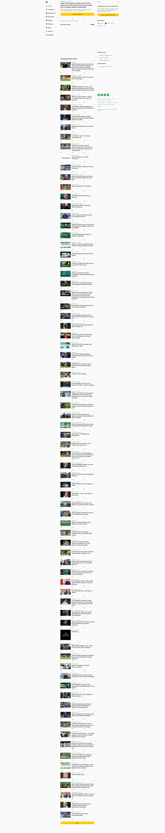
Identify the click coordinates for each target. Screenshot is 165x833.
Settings (112, 104)
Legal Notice (99, 104)
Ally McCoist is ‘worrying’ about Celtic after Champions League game (81, 365)
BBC (72, 252)
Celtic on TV (74, 95)
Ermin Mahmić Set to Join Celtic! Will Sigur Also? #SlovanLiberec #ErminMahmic (82, 613)
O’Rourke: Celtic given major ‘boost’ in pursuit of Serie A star (83, 264)
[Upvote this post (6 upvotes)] (61, 230)
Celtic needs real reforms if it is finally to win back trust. (81, 444)
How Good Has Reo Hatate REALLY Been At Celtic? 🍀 (82, 325)
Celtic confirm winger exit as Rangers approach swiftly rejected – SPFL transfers (83, 416)
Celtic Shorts (74, 75)
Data (114, 98)
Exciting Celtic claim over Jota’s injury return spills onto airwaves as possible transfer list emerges (83, 725)
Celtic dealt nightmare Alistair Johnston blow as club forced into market (82, 355)
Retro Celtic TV (109, 102)
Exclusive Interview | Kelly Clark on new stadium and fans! (82, 306)
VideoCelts (74, 242)
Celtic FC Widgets (100, 102)
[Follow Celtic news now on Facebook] (104, 95)
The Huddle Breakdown (76, 432)
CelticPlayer (74, 303)
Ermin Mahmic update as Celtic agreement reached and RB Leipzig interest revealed (82, 118)
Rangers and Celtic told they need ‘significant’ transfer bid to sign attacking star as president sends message (82, 395)
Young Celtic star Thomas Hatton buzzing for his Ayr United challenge (83, 675)
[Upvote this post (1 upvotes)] (61, 82)
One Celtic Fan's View (76, 165)
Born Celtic (74, 511)
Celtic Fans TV (74, 683)
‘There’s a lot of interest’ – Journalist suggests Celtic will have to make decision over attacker (83, 735)
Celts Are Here (75, 124)
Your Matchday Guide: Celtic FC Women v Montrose (82, 235)
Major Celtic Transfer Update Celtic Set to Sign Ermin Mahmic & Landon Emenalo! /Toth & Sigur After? (83, 785)
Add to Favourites (104, 57)
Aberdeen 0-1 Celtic (102, 25)
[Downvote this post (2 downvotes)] (72, 220)
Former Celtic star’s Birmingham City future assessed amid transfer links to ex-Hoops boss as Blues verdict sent (82, 455)
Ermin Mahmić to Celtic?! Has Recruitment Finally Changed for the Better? (83, 686)
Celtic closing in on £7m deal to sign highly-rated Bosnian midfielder (83, 714)
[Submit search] (118, 2)
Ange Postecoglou (110, 23)
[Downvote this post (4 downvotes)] (72, 301)
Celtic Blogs (109, 100)
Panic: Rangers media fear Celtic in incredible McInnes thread (82, 513)
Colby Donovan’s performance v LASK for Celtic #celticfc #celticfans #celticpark (82, 805)
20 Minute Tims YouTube (76, 323)
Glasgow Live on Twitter (106, 66)
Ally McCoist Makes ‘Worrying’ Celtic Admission (81, 206)
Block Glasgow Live (104, 60)
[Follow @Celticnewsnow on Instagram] (108, 95)
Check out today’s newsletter (108, 14)
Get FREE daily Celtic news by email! (69, 21)
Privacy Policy (115, 102)
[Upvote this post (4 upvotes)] (61, 499)
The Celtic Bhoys (75, 174)
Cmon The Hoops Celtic (76, 501)
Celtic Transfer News (101, 100)
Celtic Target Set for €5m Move (81, 186)
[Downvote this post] (84, 18)
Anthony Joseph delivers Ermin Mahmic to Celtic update (81, 523)
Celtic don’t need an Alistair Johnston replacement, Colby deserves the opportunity (81, 543)
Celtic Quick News (75, 194)
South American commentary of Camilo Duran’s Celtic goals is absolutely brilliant (81, 825)
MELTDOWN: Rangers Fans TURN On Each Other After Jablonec (82, 646)
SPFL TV (73, 702)
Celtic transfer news (78, 774)
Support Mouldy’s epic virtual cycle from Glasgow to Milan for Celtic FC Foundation (83, 226)
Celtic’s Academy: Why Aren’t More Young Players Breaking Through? (83, 425)
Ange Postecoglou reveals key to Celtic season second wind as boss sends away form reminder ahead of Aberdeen (76, 5)
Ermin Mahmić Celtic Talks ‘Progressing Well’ (80, 814)
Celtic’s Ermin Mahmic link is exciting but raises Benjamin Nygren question (83, 274)
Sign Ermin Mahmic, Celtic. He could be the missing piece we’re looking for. (83, 795)
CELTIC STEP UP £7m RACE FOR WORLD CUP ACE (82, 345)
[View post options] (93, 62)
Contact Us (99, 106)
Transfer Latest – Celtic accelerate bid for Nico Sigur (82, 78)
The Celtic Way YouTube (76, 422)
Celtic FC (73, 232)
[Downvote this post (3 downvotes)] (72, 230)
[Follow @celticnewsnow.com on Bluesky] (98, 95)
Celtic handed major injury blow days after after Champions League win (83, 316)
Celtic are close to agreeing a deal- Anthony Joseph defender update (82, 244)
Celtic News (99, 98)
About (104, 98)
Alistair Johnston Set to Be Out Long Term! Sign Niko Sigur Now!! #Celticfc (83, 623)
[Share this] (61, 18)
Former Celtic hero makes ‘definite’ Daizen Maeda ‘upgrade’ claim (82, 552)
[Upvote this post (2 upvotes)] (61, 73)
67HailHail (74, 114)
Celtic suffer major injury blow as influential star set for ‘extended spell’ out (82, 562)
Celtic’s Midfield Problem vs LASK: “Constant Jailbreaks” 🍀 (82, 465)
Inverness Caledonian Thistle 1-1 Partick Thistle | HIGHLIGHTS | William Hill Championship (82, 705)
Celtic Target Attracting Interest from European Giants (82, 215)
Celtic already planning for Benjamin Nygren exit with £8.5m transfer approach (83, 657)
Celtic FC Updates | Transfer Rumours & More (80, 666)
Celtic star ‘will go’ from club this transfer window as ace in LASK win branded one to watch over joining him (83, 746)
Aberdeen (84, 9)
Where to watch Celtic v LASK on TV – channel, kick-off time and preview (82, 98)
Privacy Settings (107, 104)
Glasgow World (75, 143)
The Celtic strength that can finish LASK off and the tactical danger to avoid (83, 406)
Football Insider (75, 261)
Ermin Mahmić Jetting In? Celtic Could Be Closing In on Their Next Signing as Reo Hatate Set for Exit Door (82, 603)
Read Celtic (74, 62)
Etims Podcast (74, 630)
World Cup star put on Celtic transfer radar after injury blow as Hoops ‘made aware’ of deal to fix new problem (82, 148)
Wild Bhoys (75, 631)
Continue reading (77, 14)
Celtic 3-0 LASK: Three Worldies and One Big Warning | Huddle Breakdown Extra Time (82, 756)
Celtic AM (73, 831)
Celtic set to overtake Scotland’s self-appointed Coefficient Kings (82, 283)
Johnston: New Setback (79, 374)
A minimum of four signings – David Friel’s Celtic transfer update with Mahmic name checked (83, 766)
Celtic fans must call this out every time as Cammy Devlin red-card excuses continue (82, 572)
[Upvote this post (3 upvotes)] (61, 102)
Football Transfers (75, 692)
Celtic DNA (74, 271)
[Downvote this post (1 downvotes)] (72, 191)
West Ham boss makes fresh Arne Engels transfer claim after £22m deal (82, 177)
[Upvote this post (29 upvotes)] (61, 301)
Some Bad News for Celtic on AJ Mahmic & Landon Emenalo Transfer (83, 503)
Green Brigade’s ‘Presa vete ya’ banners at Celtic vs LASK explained (83, 384)
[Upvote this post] (72, 18)
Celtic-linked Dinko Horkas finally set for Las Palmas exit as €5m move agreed (82, 336)
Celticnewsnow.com (101, 109)
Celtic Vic (73, 491)
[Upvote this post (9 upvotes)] (61, 162)
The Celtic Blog (75, 105)
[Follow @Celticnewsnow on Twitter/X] (101, 95)
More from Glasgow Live (106, 55)
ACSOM (73, 85)
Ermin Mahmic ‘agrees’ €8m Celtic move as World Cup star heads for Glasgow (82, 582)
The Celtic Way (75, 550)
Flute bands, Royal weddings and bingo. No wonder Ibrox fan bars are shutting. (83, 108)
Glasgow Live (63, 1)
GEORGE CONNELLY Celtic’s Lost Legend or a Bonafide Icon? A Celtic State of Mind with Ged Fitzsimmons (83, 88)
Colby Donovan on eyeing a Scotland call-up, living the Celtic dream (82, 533)
